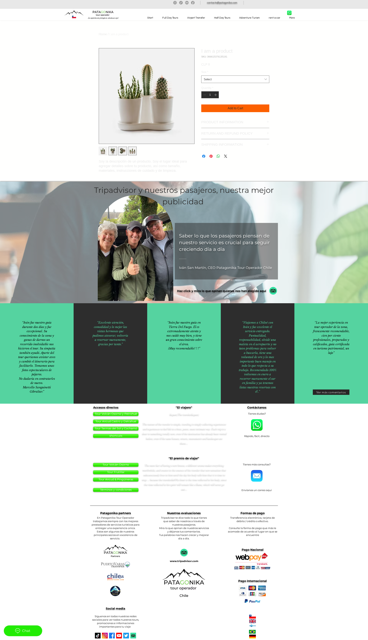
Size (204, 71)
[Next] (358, 291)
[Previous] (10, 291)
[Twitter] (126, 635)
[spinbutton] (210, 94)
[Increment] (216, 94)
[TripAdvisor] (187, 2)
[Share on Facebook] (203, 156)
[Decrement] (204, 94)
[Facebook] (193, 2)
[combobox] (235, 79)
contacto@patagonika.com (222, 2)
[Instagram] (175, 2)
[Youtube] (119, 635)
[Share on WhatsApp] (218, 156)
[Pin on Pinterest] (211, 156)
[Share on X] (225, 156)
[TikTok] (181, 2)
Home (103, 34)
